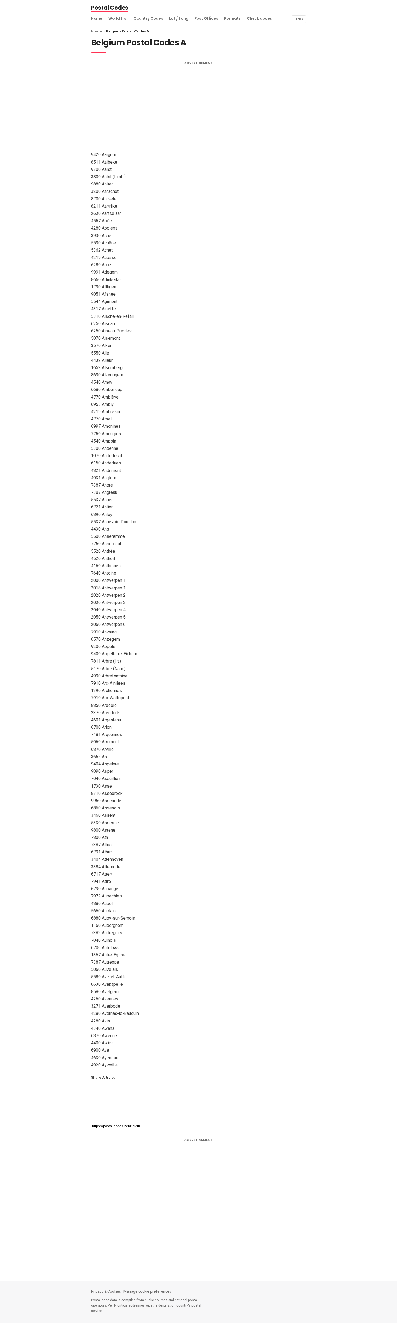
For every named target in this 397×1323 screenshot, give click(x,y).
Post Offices (206, 18)
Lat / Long (179, 18)
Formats (232, 18)
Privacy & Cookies (106, 1291)
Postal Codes (109, 8)
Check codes (259, 18)
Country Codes (148, 18)
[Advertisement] (198, 105)
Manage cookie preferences (147, 1291)
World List (118, 18)
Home (96, 18)
